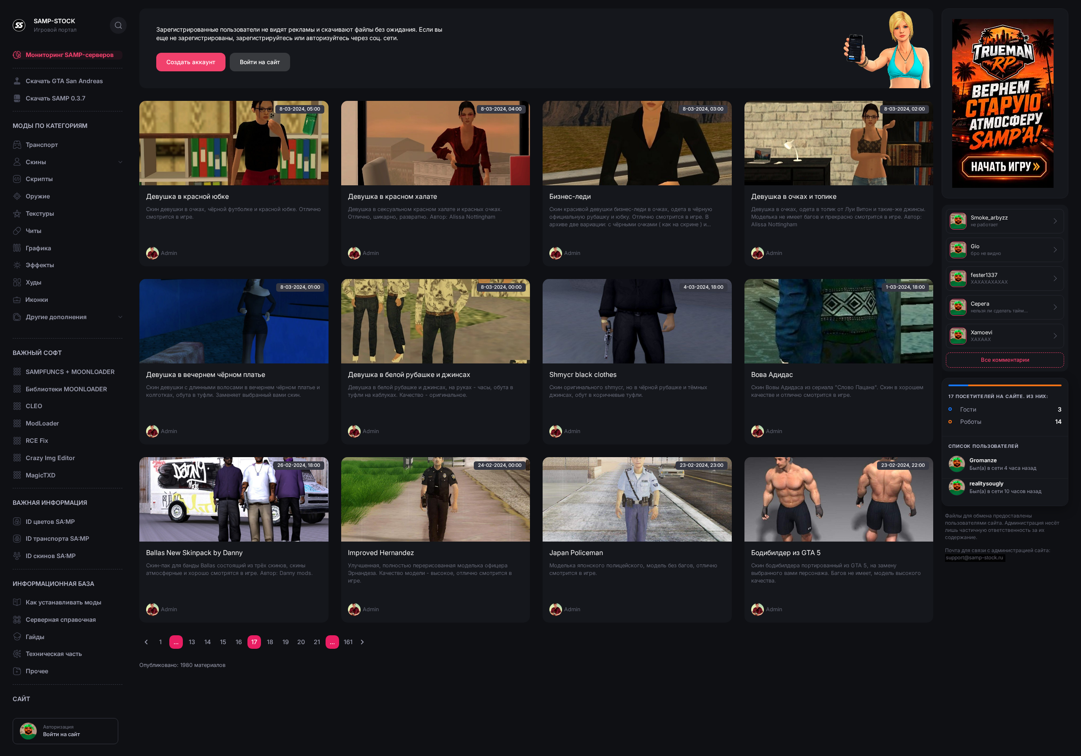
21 (317, 641)
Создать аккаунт (190, 61)
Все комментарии (1005, 359)
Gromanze (983, 460)
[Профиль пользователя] (956, 463)
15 (223, 641)
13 (192, 641)
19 (285, 641)
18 (270, 641)
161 (348, 641)
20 (301, 641)
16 (239, 641)
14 (207, 641)
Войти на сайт (260, 61)
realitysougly (987, 483)
